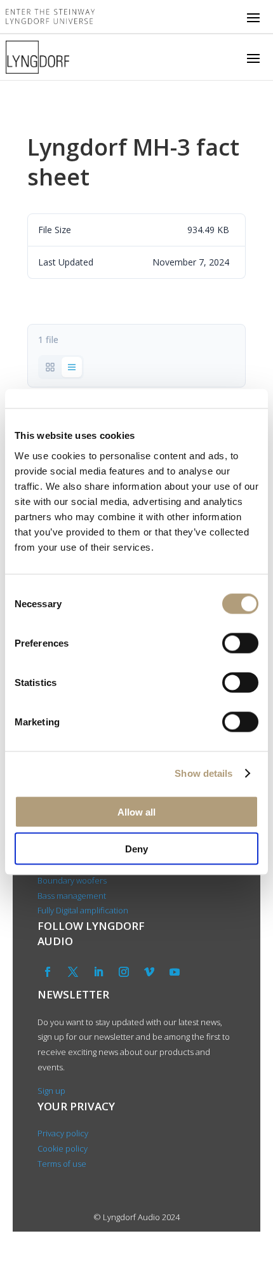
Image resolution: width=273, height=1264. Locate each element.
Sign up (51, 1090)
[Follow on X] (73, 972)
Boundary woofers (72, 880)
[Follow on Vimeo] (149, 972)
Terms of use (61, 1163)
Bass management (71, 895)
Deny (136, 849)
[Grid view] (50, 367)
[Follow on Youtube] (174, 972)
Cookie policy (62, 1148)
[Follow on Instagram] (124, 972)
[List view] (72, 367)
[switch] (240, 643)
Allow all (136, 811)
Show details (203, 773)
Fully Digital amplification (82, 910)
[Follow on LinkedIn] (98, 972)
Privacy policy (62, 1133)
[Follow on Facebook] (47, 972)
